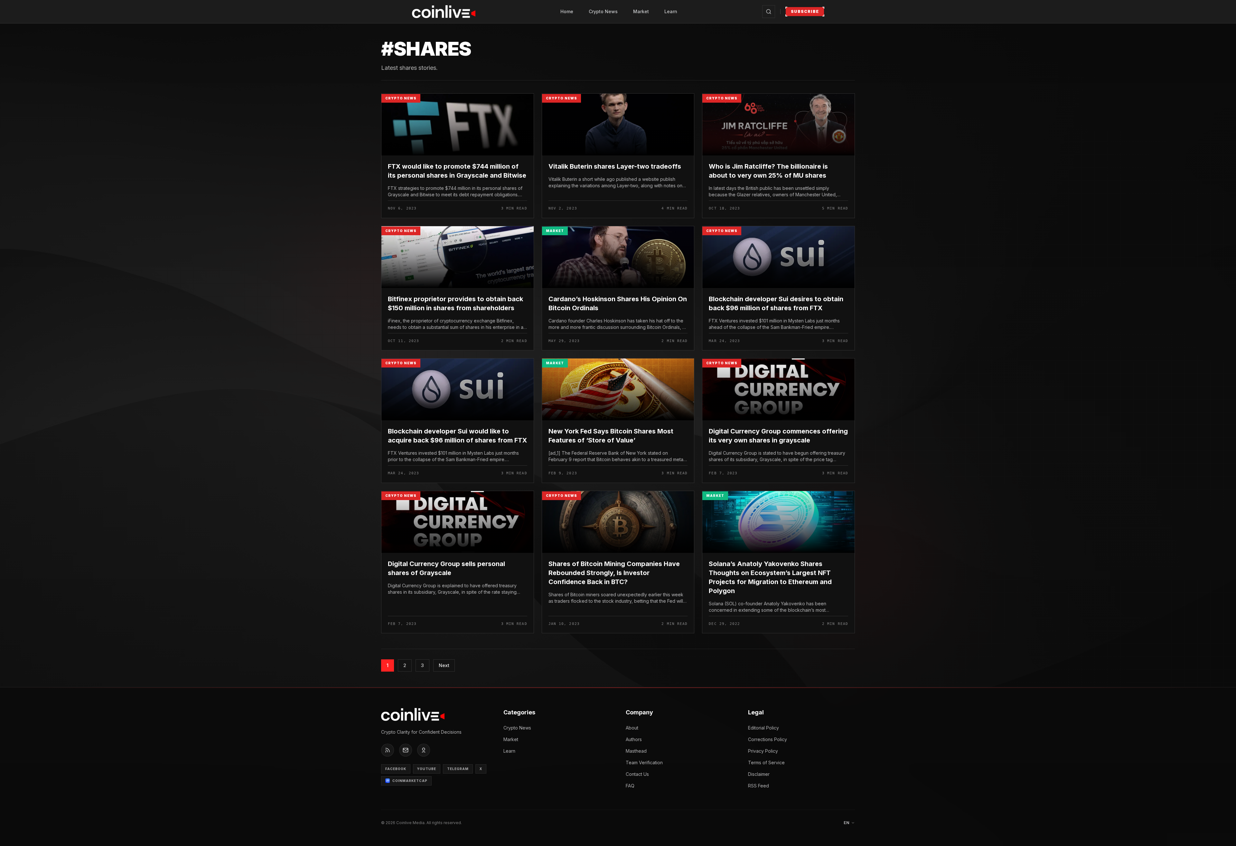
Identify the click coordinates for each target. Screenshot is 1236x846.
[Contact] (405, 750)
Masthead (636, 751)
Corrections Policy (767, 739)
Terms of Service (766, 762)
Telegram (458, 769)
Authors (634, 739)
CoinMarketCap (409, 781)
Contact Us (637, 774)
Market (641, 11)
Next (444, 665)
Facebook (395, 769)
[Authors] (423, 750)
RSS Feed (758, 785)
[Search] (768, 11)
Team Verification (644, 762)
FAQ (630, 785)
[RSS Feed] (387, 750)
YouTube (426, 769)
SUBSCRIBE (805, 11)
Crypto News (603, 11)
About (632, 727)
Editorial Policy (763, 727)
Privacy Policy (763, 751)
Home (566, 11)
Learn (670, 11)
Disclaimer (759, 774)
